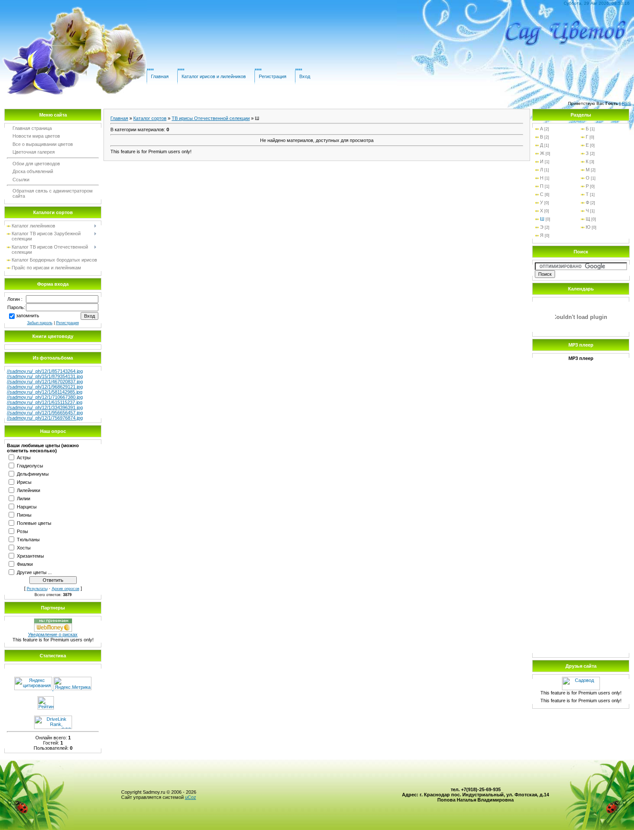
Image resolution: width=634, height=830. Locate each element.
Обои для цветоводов (36, 163)
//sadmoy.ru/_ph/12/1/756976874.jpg (45, 417)
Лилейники (28, 489)
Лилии (23, 498)
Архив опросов (65, 589)
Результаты (37, 589)
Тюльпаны (28, 539)
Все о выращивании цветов (43, 144)
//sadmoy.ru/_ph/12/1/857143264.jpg (45, 371)
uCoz (190, 797)
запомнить (27, 315)
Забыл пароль (40, 323)
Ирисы (24, 481)
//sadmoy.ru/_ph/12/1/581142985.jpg (44, 391)
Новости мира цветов (36, 136)
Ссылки (21, 179)
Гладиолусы (30, 465)
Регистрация (272, 76)
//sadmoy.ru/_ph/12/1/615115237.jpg (44, 402)
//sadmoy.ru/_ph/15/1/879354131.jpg (45, 376)
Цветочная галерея (34, 152)
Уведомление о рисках (53, 634)
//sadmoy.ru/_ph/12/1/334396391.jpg (45, 407)
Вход (304, 76)
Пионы (24, 514)
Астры (24, 457)
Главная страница (32, 128)
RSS (626, 103)
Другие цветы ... (34, 571)
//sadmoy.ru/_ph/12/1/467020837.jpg (45, 381)
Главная (160, 76)
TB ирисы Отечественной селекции (211, 118)
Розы (22, 530)
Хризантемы (30, 555)
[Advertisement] (580, 520)
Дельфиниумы (33, 473)
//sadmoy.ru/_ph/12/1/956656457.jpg (45, 412)
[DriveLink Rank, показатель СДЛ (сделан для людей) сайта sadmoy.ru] (53, 727)
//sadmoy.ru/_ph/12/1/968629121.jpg (45, 386)
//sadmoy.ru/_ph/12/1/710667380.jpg (45, 397)
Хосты (24, 547)
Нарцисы (27, 506)
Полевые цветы (34, 522)
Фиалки (25, 563)
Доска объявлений (33, 171)
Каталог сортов (149, 118)
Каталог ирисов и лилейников (214, 76)
